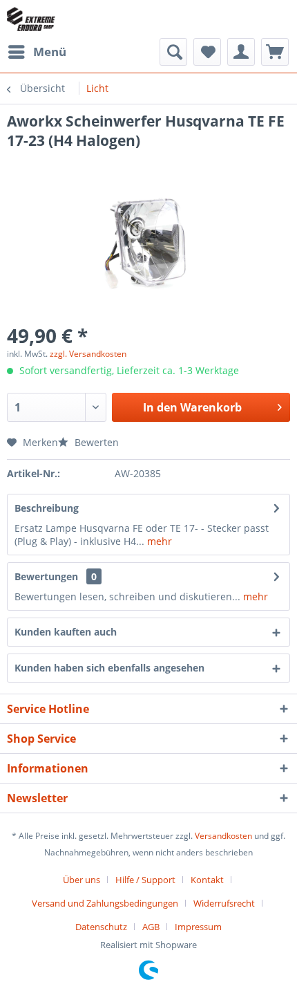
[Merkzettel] (207, 52)
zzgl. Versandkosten (88, 354)
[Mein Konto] (241, 52)
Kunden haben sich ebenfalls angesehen (109, 667)
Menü (49, 51)
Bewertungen (46, 576)
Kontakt (207, 879)
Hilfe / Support (145, 879)
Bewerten (95, 442)
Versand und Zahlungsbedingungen (105, 903)
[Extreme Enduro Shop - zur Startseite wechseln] (31, 19)
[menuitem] (36, 52)
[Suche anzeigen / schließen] (173, 52)
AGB (151, 926)
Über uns (81, 879)
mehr (158, 541)
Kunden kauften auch (66, 631)
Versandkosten (223, 836)
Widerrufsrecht (224, 903)
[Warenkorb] (275, 52)
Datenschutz (101, 926)
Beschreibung (47, 508)
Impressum (198, 926)
